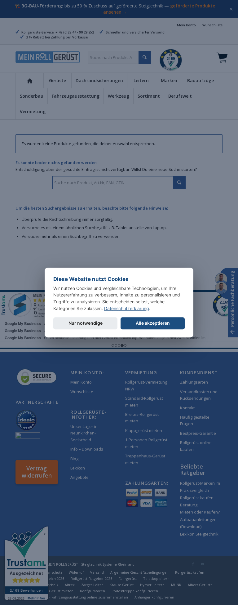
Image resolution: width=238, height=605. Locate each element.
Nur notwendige (85, 323)
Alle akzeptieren (153, 323)
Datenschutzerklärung (126, 308)
